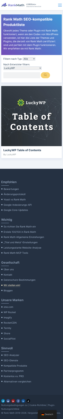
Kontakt (8, 274)
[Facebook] (18, 401)
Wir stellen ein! (12, 285)
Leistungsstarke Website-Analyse (22, 247)
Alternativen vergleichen (17, 381)
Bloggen (8, 290)
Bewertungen (11, 189)
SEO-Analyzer (11, 355)
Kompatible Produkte (15, 365)
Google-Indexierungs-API (18, 204)
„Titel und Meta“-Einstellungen (21, 242)
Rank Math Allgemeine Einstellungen (24, 237)
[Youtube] (13, 401)
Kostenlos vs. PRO (14, 376)
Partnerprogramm (14, 370)
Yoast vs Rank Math (15, 199)
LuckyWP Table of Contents (22, 150)
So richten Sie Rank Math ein (20, 226)
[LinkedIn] (23, 401)
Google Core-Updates (16, 210)
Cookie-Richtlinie (37, 405)
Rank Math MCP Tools (16, 252)
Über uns (9, 269)
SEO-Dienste (11, 360)
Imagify (8, 317)
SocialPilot (10, 338)
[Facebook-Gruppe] (8, 401)
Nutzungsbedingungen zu (14, 405)
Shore (7, 333)
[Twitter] (3, 401)
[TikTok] (28, 401)
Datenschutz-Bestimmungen (19, 279)
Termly (7, 328)
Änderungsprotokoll (15, 194)
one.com (8, 307)
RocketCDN (10, 322)
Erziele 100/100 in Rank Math (20, 231)
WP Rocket (10, 312)
